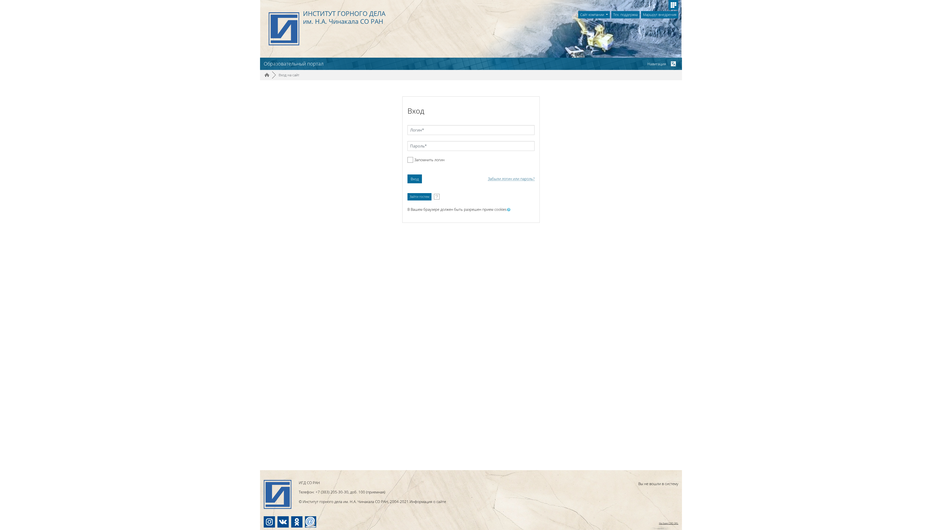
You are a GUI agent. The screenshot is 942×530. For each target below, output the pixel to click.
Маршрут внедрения (659, 14)
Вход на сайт (289, 75)
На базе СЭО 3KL (668, 523)
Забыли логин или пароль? (511, 179)
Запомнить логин (429, 159)
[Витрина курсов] (673, 5)
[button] (510, 210)
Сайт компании (592, 14)
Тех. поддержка (625, 14)
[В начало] (277, 494)
